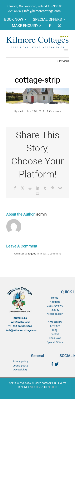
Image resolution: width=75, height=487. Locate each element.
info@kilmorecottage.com (42, 11)
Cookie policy (20, 365)
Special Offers (55, 342)
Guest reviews (55, 305)
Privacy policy (20, 361)
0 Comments (54, 111)
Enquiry (55, 310)
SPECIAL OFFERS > (49, 19)
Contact (55, 334)
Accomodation (55, 314)
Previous (64, 61)
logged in (33, 253)
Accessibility (55, 322)
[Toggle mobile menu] (66, 51)
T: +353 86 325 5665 (20, 326)
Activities (55, 326)
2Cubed (52, 386)
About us (55, 302)
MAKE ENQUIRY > (27, 25)
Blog (55, 330)
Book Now (55, 338)
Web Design (37, 386)
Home (54, 297)
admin (21, 111)
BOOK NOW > (15, 19)
